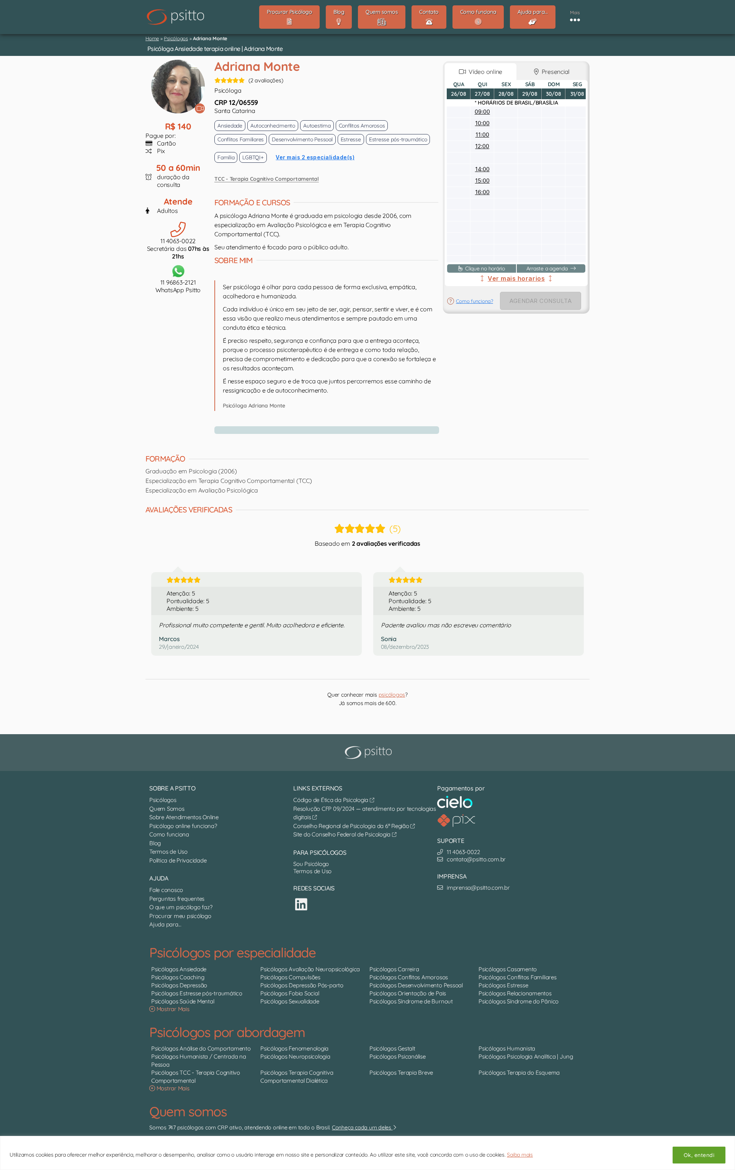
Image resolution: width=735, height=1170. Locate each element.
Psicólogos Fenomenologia (294, 1048)
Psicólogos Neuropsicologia (295, 1056)
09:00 (482, 111)
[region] (367, 1153)
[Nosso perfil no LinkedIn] (301, 904)
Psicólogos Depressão (179, 985)
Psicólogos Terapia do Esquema (519, 1072)
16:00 (482, 192)
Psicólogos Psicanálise (397, 1056)
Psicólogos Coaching (177, 977)
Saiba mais (520, 1154)
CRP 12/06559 (236, 102)
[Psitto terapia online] (369, 752)
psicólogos (392, 694)
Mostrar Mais (172, 1009)
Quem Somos (167, 808)
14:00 (482, 169)
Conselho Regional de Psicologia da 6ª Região (351, 826)
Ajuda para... (165, 924)
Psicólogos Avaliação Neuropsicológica (310, 969)
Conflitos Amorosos (362, 125)
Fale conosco (166, 889)
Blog (155, 843)
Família (225, 157)
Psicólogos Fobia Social (289, 993)
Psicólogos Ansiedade (178, 969)
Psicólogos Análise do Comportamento (201, 1048)
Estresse (351, 139)
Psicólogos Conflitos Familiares (518, 977)
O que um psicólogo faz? (180, 907)
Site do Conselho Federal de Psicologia (342, 834)
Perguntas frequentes (176, 898)
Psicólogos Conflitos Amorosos (408, 977)
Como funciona (169, 834)
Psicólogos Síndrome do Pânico (519, 1001)
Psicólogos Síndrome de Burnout (411, 1001)
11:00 (482, 134)
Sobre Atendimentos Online (184, 817)
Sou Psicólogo (311, 863)
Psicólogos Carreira (394, 969)
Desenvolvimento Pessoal (302, 139)
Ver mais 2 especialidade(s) (315, 157)
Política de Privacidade (177, 860)
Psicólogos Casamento (508, 969)
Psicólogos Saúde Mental (182, 1001)
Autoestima (317, 125)
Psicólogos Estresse (503, 985)
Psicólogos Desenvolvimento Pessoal (416, 985)
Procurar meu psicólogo (180, 916)
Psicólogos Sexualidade (289, 1001)
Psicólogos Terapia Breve (401, 1072)
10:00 (482, 123)
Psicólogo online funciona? (183, 826)
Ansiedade (229, 125)
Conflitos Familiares (240, 139)
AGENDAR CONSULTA (541, 300)
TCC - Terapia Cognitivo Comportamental (266, 178)
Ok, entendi (699, 1155)
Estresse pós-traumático (398, 139)
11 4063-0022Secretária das (178, 248)
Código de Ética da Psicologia (331, 799)
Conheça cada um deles (362, 1127)
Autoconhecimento (272, 125)
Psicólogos (176, 38)
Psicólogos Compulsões (290, 977)
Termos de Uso (168, 851)
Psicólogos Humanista (507, 1048)
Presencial (554, 71)
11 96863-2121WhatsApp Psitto (178, 286)
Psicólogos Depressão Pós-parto (301, 985)
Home (152, 38)
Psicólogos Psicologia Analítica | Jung (526, 1056)
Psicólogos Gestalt (392, 1048)
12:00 (482, 146)
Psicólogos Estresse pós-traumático (196, 993)
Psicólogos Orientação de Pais (407, 993)
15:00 (482, 180)
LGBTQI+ (252, 157)
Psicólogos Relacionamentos (515, 993)
